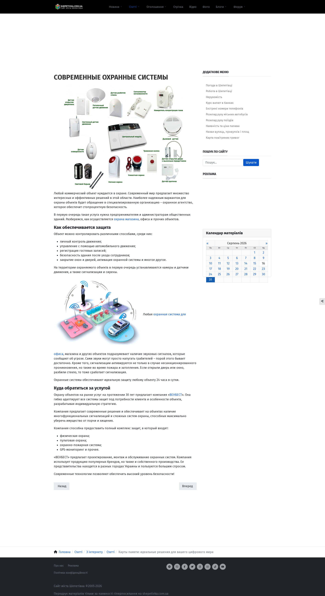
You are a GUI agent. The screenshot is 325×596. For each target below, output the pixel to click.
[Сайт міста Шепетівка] (69, 6)
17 (210, 269)
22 (254, 269)
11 (219, 263)
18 (219, 269)
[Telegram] (169, 567)
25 (219, 274)
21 (245, 269)
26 (228, 274)
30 (263, 274)
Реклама (73, 565)
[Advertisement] (162, 37)
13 (236, 263)
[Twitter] (192, 567)
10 (210, 263)
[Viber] (177, 567)
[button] (116, 7)
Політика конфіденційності (71, 572)
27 (236, 274)
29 (254, 274)
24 (210, 274)
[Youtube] (223, 567)
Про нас (59, 565)
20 (237, 269)
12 (228, 263)
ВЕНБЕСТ (176, 395)
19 (228, 269)
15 (254, 263)
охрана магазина (126, 219)
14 (245, 263)
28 (245, 274)
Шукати (251, 162)
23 (263, 269)
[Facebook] (185, 567)
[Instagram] (207, 567)
